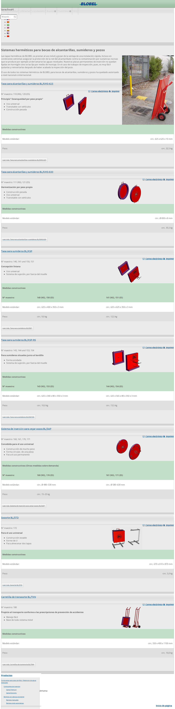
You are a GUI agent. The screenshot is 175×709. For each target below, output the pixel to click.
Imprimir (115, 91)
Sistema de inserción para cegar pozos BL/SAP (26, 428)
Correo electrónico (99, 91)
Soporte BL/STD (10, 517)
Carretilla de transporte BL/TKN (18, 597)
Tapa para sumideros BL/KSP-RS (18, 340)
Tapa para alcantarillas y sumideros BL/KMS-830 (27, 171)
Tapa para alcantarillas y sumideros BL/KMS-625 (27, 83)
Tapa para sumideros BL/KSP (16, 251)
